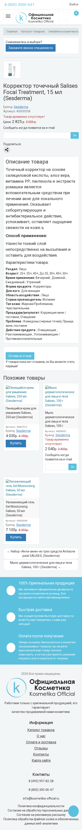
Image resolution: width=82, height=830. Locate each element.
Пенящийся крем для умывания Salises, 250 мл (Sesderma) (21, 413)
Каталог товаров (33, 31)
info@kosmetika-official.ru (41, 798)
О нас (41, 736)
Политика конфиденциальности (41, 806)
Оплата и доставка (41, 742)
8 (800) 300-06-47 (41, 789)
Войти (73, 4)
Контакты (41, 754)
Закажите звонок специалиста (31, 48)
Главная (12, 31)
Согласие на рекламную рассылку (41, 815)
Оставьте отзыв (20, 356)
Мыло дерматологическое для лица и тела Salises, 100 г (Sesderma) (59, 421)
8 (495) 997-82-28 (41, 781)
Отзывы (41, 748)
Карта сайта (41, 760)
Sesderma (21, 107)
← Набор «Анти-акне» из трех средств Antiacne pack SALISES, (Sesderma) (41, 553)
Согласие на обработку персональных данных (41, 810)
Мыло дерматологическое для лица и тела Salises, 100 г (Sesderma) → (41, 565)
